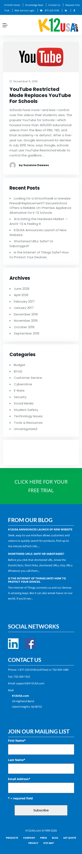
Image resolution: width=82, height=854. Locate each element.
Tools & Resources (28, 422)
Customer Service (28, 377)
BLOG (55, 837)
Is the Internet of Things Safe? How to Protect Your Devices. (39, 254)
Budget (19, 365)
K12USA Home (12, 5)
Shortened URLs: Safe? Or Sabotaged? (36, 554)
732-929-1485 (60, 670)
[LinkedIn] (66, 10)
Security (20, 397)
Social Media (23, 403)
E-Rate (19, 390)
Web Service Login (24, 10)
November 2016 (26, 320)
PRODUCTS (12, 837)
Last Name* (16, 760)
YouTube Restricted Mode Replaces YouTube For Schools (40, 95)
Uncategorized (25, 429)
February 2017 (24, 301)
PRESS (43, 837)
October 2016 (24, 327)
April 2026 (21, 295)
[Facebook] (74, 10)
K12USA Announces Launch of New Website (40, 529)
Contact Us (54, 5)
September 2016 (26, 333)
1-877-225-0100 (26, 670)
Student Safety (26, 410)
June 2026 (21, 288)
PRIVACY (33, 843)
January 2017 (24, 308)
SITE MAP (48, 843)
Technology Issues (28, 416)
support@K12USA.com (30, 683)
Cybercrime (23, 384)
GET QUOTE (69, 837)
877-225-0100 (52, 10)
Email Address (19, 779)
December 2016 (26, 314)
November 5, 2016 (25, 81)
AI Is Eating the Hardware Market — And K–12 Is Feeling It (38, 221)
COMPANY (29, 837)
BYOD (18, 371)
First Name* (17, 740)
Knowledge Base (34, 5)
